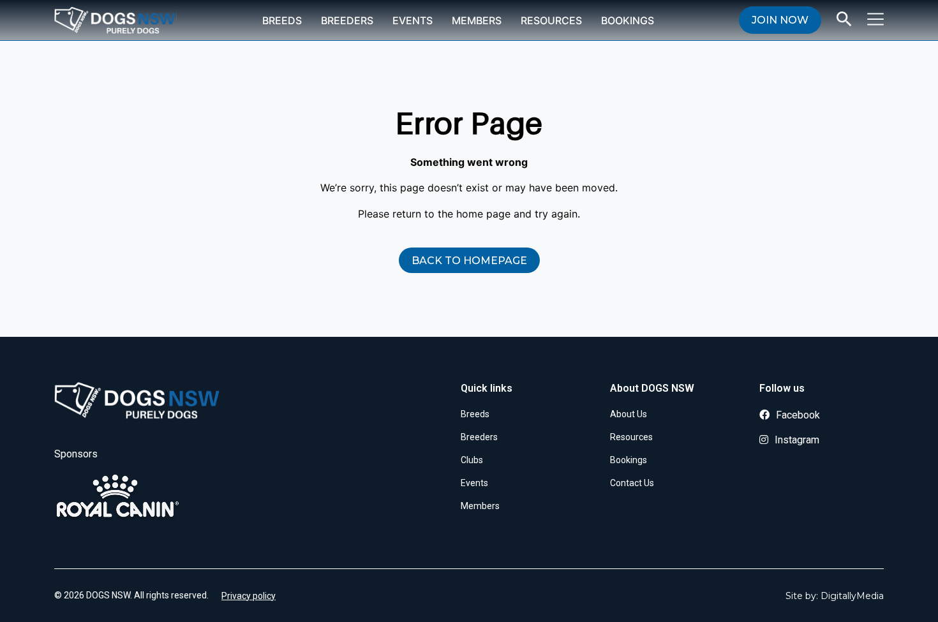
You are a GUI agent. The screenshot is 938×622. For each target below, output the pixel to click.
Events (412, 20)
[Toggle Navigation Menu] (875, 19)
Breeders (347, 20)
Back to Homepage (469, 261)
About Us (628, 414)
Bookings (627, 20)
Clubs (472, 460)
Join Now (780, 20)
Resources (551, 20)
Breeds (282, 20)
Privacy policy (248, 596)
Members (477, 20)
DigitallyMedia (852, 596)
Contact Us (632, 483)
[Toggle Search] (844, 19)
